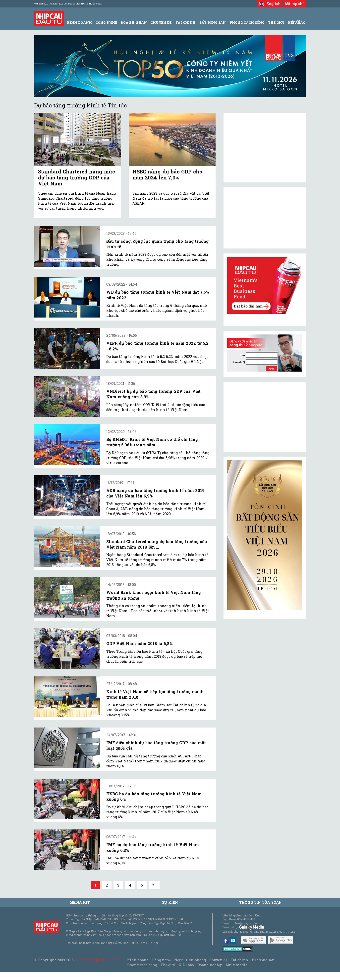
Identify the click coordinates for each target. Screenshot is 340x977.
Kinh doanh (138, 960)
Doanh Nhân (134, 22)
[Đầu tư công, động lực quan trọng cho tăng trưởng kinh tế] (67, 246)
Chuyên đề (161, 22)
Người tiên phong (190, 960)
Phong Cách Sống (247, 22)
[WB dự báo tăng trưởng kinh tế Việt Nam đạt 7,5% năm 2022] (67, 297)
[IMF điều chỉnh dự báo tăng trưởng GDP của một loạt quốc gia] (67, 748)
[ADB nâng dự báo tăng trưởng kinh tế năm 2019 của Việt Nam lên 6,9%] (67, 495)
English (272, 3)
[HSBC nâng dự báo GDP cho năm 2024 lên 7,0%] (172, 139)
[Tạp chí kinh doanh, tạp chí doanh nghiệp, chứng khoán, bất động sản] (49, 18)
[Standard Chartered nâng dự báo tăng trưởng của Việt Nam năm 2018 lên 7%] (67, 546)
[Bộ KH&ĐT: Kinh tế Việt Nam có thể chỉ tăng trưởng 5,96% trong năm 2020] (67, 444)
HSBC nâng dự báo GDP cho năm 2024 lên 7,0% (167, 174)
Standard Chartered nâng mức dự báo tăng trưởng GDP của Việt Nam (76, 177)
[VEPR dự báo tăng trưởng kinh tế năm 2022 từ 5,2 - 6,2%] (67, 348)
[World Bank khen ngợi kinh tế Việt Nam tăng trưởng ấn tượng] (67, 597)
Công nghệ (161, 960)
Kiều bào (186, 965)
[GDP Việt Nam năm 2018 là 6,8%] (67, 648)
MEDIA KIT (79, 902)
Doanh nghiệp (209, 965)
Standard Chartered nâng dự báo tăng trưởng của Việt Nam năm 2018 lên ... (156, 544)
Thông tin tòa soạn (260, 902)
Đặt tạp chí (294, 3)
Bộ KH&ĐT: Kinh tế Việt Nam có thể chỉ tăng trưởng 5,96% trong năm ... (152, 442)
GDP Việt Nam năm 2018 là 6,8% (139, 643)
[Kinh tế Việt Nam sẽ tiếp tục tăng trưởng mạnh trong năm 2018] (67, 696)
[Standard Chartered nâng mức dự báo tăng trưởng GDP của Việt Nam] (77, 139)
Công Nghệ (106, 22)
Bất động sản (212, 22)
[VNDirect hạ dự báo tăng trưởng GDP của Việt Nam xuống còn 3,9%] (67, 396)
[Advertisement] (264, 417)
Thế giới (276, 22)
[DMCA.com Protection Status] (238, 949)
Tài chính (239, 960)
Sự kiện (170, 902)
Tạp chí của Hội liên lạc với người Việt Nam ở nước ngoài (68, 3)
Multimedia (236, 965)
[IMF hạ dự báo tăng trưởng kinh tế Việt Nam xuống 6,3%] (67, 849)
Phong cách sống (142, 965)
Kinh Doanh (79, 22)
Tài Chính (185, 22)
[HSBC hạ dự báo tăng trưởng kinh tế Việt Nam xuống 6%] (67, 799)
